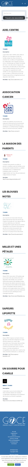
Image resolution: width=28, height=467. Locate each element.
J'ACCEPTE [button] (10, 464)
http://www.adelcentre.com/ (15, 79)
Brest (5, 385)
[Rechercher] (22, 4)
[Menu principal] (25, 4)
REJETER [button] (18, 464)
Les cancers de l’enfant (14, 437)
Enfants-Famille (14, 438)
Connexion (14, 443)
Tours (5, 49)
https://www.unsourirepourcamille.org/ (12, 400)
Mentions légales (14, 454)
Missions (14, 435)
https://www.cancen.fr (13, 131)
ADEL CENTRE (10, 30)
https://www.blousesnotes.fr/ (15, 234)
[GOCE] (7, 4)
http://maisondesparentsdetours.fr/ (12, 179)
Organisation (14, 433)
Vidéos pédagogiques (14, 440)
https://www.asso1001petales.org (16, 296)
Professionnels (14, 442)
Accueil (14, 431)
